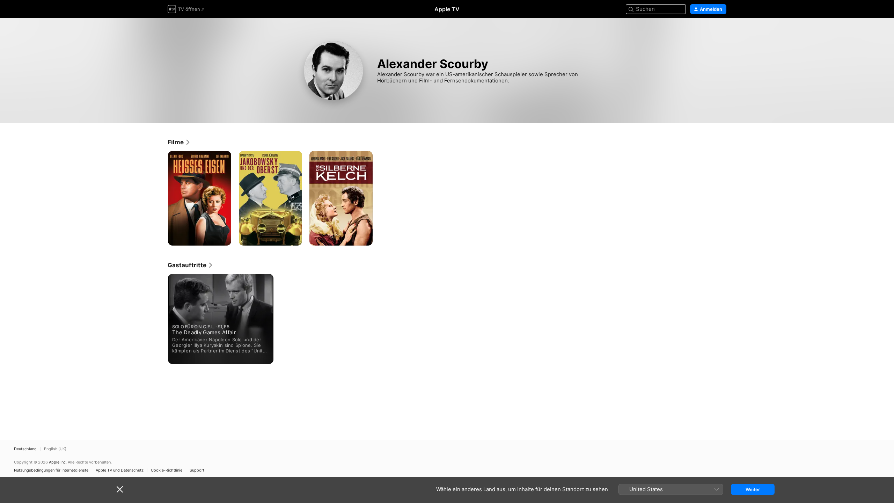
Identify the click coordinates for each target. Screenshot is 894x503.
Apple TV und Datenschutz (120, 470)
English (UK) (55, 449)
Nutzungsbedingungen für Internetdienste (51, 470)
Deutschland (25, 449)
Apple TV (447, 9)
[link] (179, 142)
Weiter (753, 489)
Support (197, 470)
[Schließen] (120, 489)
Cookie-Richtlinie (166, 470)
